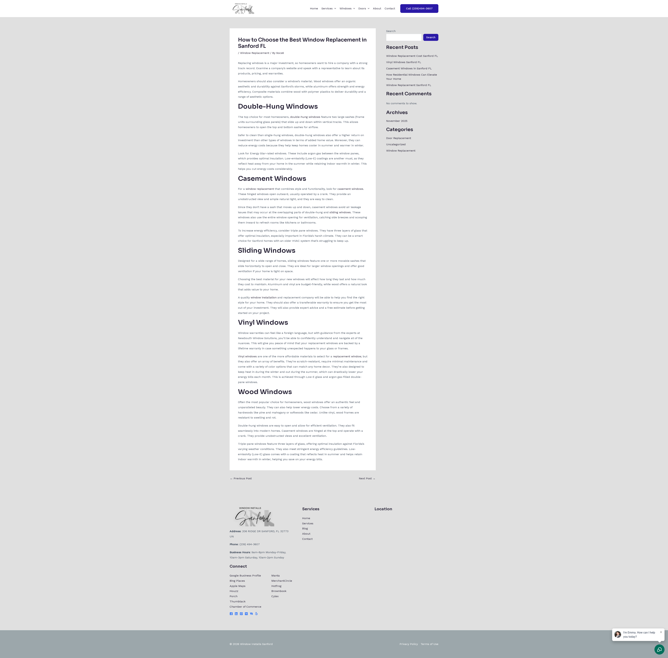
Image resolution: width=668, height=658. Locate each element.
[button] (334, 8)
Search (391, 31)
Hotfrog (276, 586)
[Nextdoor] (251, 613)
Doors (362, 8)
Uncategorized (396, 144)
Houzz (234, 591)
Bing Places (237, 580)
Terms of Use (429, 644)
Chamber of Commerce (245, 606)
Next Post (367, 478)
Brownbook (278, 591)
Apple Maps (237, 586)
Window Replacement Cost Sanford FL (412, 56)
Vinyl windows (247, 356)
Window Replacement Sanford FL (408, 85)
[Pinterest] (241, 613)
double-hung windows (305, 117)
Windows (346, 8)
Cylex (275, 596)
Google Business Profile (245, 575)
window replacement (260, 188)
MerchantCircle (281, 580)
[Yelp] (256, 613)
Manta (275, 575)
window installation (264, 297)
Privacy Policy (409, 644)
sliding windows (340, 212)
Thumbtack (237, 601)
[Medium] (246, 613)
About (377, 8)
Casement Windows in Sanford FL (409, 68)
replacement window (347, 356)
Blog (305, 528)
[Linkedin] (236, 613)
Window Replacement (254, 53)
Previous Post (241, 478)
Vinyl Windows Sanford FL (403, 62)
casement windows (350, 188)
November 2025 (396, 121)
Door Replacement (398, 138)
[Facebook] (231, 613)
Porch (233, 596)
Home (314, 8)
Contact (390, 8)
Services (327, 8)
